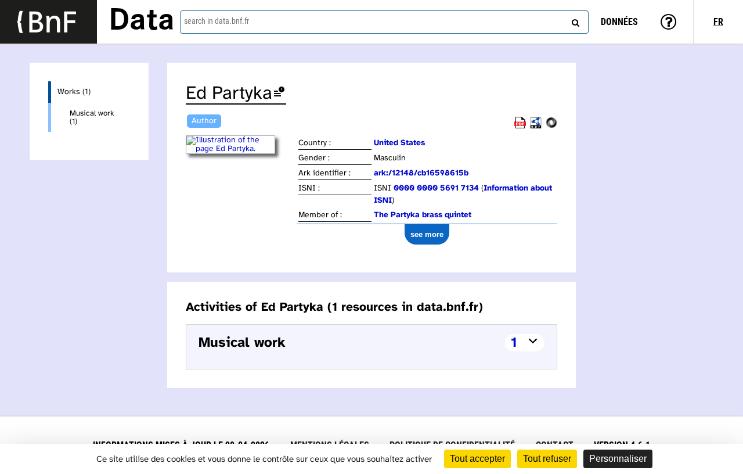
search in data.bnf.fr (216, 21)
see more (426, 234)
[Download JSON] (551, 126)
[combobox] (384, 22)
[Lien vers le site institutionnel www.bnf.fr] (48, 22)
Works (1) (74, 92)
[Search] (574, 20)
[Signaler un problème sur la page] (279, 93)
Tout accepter (477, 459)
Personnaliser (618, 459)
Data (142, 21)
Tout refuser (547, 459)
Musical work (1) (92, 117)
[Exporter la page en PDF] (520, 126)
